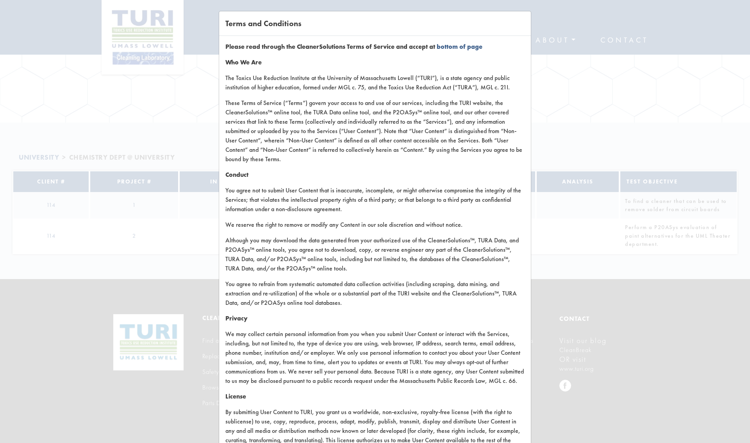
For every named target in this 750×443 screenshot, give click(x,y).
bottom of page (459, 47)
